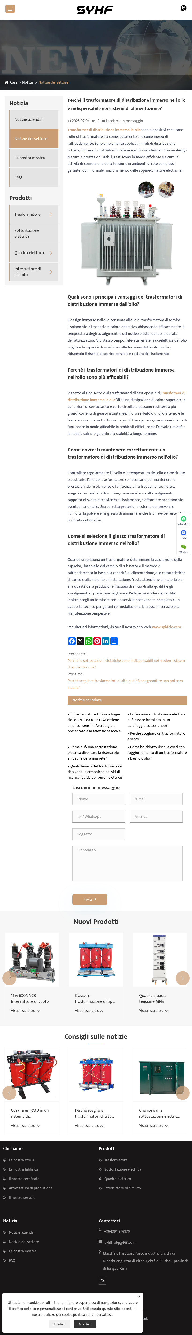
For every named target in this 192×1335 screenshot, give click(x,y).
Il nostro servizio (22, 1198)
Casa (14, 82)
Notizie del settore (53, 82)
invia (90, 899)
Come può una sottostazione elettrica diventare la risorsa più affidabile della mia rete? (93, 753)
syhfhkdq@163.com (120, 1242)
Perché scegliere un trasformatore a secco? (156, 736)
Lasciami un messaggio (124, 121)
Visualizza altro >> (25, 1011)
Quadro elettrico (29, 253)
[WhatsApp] (102, 1281)
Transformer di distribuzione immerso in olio (104, 130)
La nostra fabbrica (23, 1169)
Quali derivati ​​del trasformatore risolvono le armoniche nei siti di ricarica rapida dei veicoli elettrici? (95, 772)
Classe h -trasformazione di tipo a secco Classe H (95, 999)
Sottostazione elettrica (27, 234)
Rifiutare (60, 1324)
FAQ (18, 177)
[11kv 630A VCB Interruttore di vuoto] (32, 960)
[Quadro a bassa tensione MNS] (160, 960)
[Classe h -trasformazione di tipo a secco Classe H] (96, 960)
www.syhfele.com (166, 627)
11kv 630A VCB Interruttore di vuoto (30, 999)
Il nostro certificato (24, 1179)
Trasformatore (28, 215)
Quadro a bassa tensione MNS (152, 999)
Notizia (28, 82)
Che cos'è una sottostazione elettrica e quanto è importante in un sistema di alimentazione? (159, 1113)
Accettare (85, 1324)
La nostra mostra (30, 158)
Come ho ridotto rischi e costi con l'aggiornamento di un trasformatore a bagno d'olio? (157, 753)
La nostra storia (21, 1160)
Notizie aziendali (29, 120)
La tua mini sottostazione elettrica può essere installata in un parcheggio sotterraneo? (156, 720)
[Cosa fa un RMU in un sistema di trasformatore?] (32, 1074)
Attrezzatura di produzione (30, 1188)
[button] (9, 978)
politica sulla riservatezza (93, 1315)
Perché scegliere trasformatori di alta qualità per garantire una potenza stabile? (93, 1113)
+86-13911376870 (117, 1231)
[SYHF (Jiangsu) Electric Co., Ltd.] (95, 10)
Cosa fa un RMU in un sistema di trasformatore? (30, 1113)
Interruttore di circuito (28, 272)
